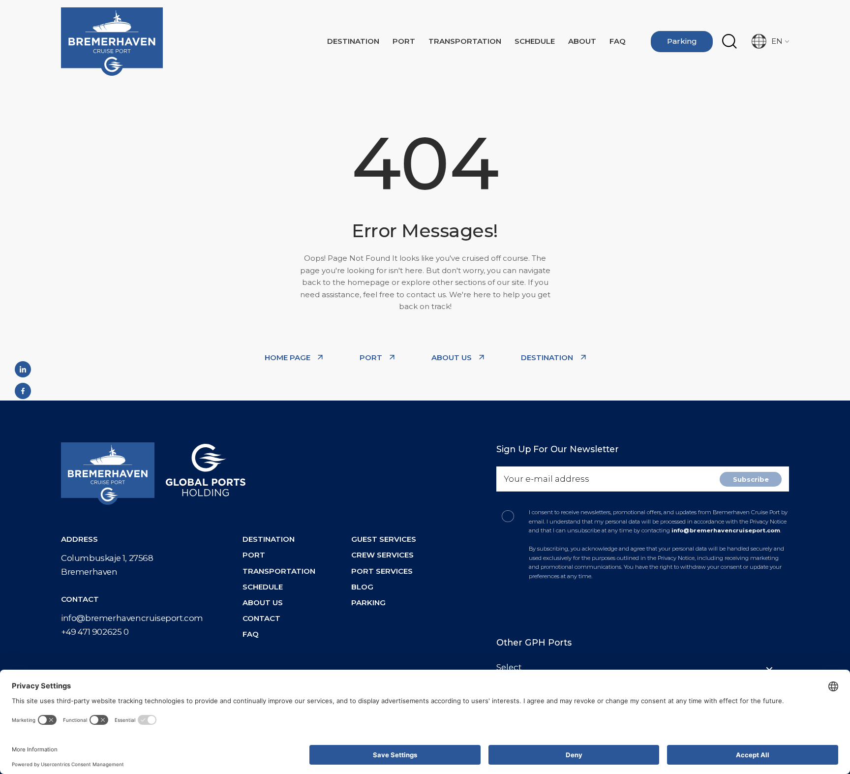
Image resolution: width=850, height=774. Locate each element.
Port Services (382, 571)
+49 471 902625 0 (95, 632)
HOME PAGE (288, 357)
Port (404, 41)
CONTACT (261, 618)
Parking (682, 41)
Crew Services (382, 554)
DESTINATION (548, 357)
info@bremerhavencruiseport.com (132, 618)
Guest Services (383, 539)
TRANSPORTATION (464, 41)
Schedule (535, 41)
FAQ (617, 41)
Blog (362, 586)
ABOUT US (452, 357)
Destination (353, 41)
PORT (372, 357)
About (582, 41)
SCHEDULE (263, 586)
